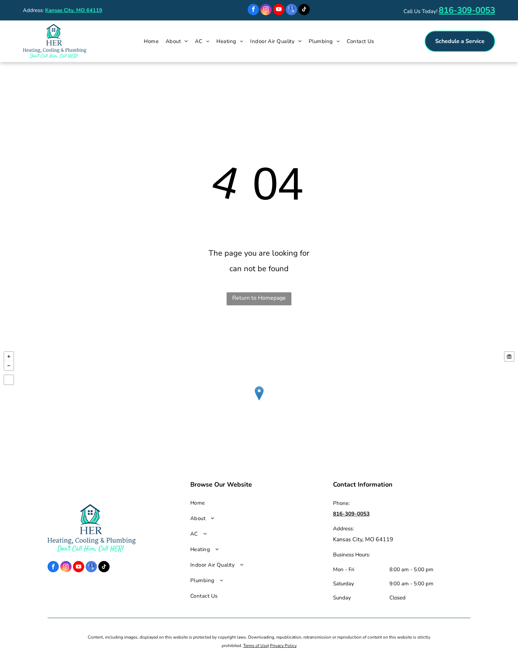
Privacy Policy (283, 645)
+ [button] (8, 356)
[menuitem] (151, 41)
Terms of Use (255, 645)
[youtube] (278, 10)
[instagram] (266, 10)
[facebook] (253, 10)
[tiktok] (304, 10)
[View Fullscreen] (8, 379)
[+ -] (259, 400)
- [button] (8, 365)
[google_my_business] (291, 10)
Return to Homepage (259, 298)
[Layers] (509, 356)
